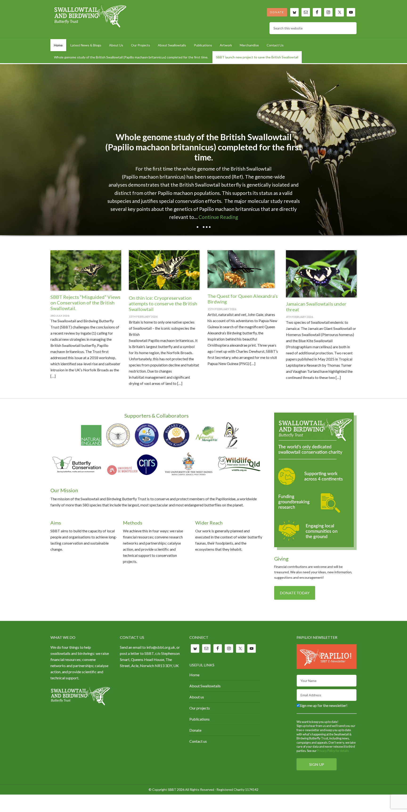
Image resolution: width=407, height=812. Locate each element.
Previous (386, 227)
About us (196, 697)
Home (194, 675)
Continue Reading (218, 217)
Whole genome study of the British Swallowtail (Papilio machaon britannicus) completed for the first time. (203, 147)
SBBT (90, 16)
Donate (277, 12)
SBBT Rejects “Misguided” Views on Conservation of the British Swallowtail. (85, 302)
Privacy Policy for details (333, 751)
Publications (199, 719)
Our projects (199, 708)
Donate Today (294, 593)
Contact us (198, 741)
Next (399, 227)
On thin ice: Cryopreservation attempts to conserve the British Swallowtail (163, 303)
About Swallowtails (205, 686)
